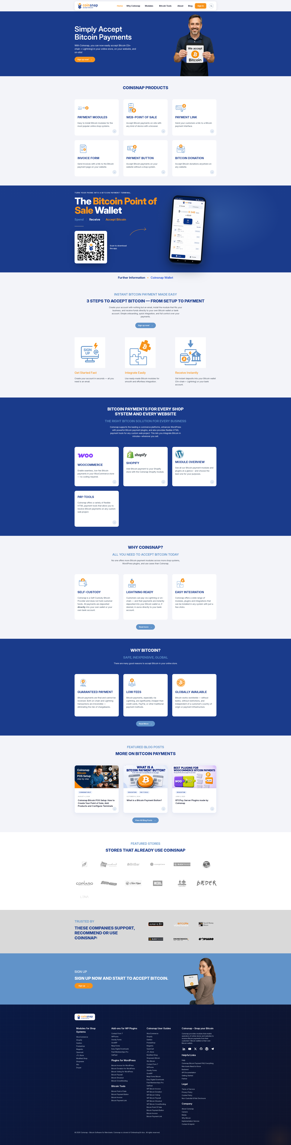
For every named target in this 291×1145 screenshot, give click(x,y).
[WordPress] (206, 1049)
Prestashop (80, 1046)
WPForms (114, 1037)
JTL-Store (80, 1055)
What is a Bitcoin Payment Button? (144, 800)
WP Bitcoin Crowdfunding (156, 1104)
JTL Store (150, 1052)
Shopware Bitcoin (153, 1058)
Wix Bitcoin (151, 1061)
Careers (185, 1112)
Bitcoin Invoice (116, 1097)
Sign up (82, 986)
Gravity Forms (116, 1040)
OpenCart (150, 1049)
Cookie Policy (187, 1095)
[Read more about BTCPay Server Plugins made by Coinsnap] (212, 809)
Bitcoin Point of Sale (118, 1091)
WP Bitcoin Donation (154, 1092)
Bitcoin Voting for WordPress (122, 1072)
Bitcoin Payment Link (119, 1100)
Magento (79, 1049)
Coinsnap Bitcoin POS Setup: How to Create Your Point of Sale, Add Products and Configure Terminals (96, 803)
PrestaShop (151, 1043)
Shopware (80, 1061)
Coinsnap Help (85, 792)
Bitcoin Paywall (117, 1075)
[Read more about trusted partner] (156, 924)
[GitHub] (201, 1049)
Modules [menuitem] (149, 6)
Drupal (78, 1068)
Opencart (79, 1052)
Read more (143, 627)
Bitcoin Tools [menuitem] (165, 6)
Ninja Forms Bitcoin (154, 1076)
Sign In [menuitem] (200, 6)
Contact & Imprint (188, 1124)
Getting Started (187, 1076)
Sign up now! (83, 59)
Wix (77, 1064)
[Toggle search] (211, 6)
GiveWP (114, 1043)
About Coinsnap (188, 1109)
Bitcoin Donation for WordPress (123, 1068)
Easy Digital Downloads (120, 1049)
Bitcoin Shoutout (117, 1078)
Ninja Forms (115, 1046)
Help (183, 1060)
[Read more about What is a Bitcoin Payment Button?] (163, 809)
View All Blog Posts (143, 820)
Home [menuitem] (120, 6)
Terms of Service (188, 1089)
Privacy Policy (187, 1092)
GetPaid (114, 1055)
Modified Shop (81, 1058)
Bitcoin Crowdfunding (119, 1081)
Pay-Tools (144, 792)
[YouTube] (189, 1049)
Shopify (79, 1040)
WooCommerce (82, 1037)
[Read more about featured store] (84, 864)
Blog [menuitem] (190, 6)
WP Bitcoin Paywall (154, 1098)
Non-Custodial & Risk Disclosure (194, 1098)
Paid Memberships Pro (119, 1052)
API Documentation (189, 1072)
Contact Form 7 (117, 1033)
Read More (143, 724)
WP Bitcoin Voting (153, 1095)
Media (184, 1115)
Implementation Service (190, 1121)
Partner (184, 1079)
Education (132, 792)
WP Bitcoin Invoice (154, 1089)
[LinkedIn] (184, 1049)
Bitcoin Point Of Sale (154, 1107)
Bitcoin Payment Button (120, 1094)
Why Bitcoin (186, 1118)
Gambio (79, 1043)
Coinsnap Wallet (162, 277)
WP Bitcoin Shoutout (154, 1101)
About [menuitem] (180, 6)
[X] (195, 1049)
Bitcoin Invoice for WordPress (122, 1065)
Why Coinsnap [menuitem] (133, 6)
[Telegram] (212, 1049)
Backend (185, 1069)
